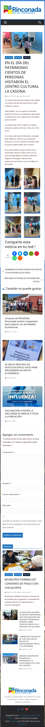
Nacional (18, 57)
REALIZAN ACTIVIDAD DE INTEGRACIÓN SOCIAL (22, 280)
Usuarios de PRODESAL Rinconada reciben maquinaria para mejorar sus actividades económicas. (21, 323)
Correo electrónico (11, 494)
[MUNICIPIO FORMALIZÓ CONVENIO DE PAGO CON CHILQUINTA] (22, 560)
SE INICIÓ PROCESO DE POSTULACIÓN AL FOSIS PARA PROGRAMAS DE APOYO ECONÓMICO (21, 369)
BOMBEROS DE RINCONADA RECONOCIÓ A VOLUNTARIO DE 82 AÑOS (23, 271)
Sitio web (6, 505)
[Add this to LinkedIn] (25, 253)
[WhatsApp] (14, 258)
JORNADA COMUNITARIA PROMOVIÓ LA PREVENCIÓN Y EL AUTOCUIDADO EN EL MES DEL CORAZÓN (29, 660)
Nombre (7, 483)
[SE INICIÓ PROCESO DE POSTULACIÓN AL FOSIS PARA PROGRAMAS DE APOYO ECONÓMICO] (22, 341)
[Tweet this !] (20, 253)
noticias (27, 57)
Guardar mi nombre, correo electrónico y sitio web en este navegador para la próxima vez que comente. (22, 524)
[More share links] (20, 258)
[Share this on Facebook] (14, 253)
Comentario (8, 452)
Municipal (9, 57)
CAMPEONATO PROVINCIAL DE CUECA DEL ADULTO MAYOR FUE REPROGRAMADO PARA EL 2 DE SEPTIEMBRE (30, 641)
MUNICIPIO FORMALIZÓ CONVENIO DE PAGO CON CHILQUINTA (21, 583)
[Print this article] (31, 253)
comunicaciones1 (24, 96)
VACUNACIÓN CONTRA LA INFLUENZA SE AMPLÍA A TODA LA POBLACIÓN (21, 413)
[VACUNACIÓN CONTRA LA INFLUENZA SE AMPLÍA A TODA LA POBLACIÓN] (22, 388)
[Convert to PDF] (36, 253)
